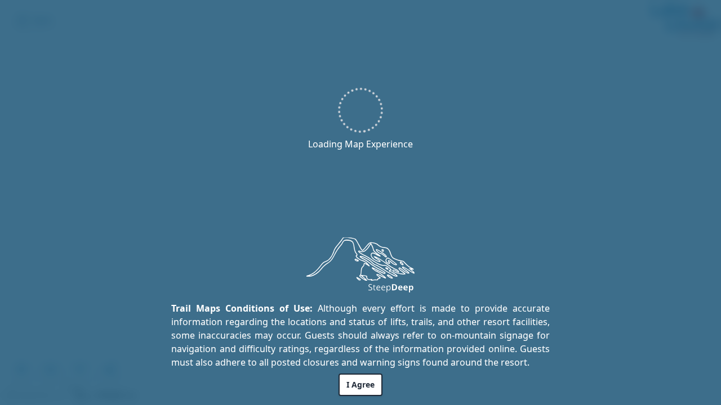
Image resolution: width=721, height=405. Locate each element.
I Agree (360, 384)
